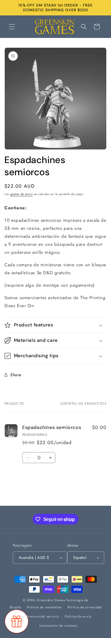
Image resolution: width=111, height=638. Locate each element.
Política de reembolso (44, 607)
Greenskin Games (51, 600)
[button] (11, 26)
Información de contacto (58, 625)
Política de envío (78, 616)
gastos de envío (21, 194)
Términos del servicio (42, 616)
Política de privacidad (84, 607)
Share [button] (15, 375)
